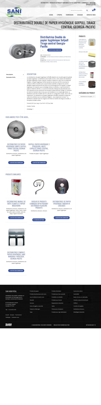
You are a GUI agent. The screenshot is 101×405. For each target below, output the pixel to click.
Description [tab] (9, 74)
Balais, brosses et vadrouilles (81, 297)
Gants (17, 210)
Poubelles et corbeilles (57, 297)
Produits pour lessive (57, 300)
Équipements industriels (57, 303)
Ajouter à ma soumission (55, 50)
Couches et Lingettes (78, 306)
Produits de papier (34, 153)
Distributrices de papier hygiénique (55, 56)
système (47, 61)
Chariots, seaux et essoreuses (81, 300)
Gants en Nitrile (16, 212)
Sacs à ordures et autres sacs (37, 297)
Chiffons (76, 303)
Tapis (31, 312)
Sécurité (32, 300)
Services (32, 303)
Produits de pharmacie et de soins (38, 294)
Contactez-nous (15, 317)
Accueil (7, 315)
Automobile (76, 294)
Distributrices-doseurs (11, 153)
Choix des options (39, 220)
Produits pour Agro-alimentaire (59, 312)
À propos (12, 315)
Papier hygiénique (43, 153)
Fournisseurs (18, 315)
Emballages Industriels (79, 312)
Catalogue (8, 317)
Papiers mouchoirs (18, 213)
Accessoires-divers (78, 291)
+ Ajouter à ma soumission (16, 162)
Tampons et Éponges (35, 309)
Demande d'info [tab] (10, 77)
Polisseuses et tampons (57, 309)
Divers (21, 210)
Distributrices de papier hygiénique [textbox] (87, 96)
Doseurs (45, 211)
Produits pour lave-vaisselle (58, 294)
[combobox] (87, 96)
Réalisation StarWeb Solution (61, 325)
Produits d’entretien (56, 291)
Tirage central (53, 61)
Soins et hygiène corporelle (36, 306)
